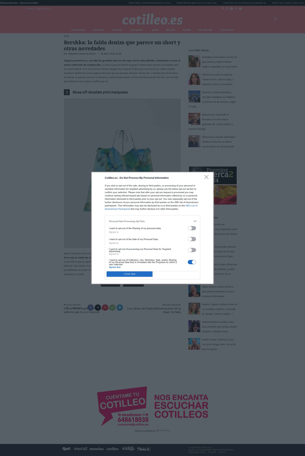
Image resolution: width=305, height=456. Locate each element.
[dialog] (152, 228)
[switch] (192, 228)
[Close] (207, 178)
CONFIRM (130, 274)
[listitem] (152, 221)
